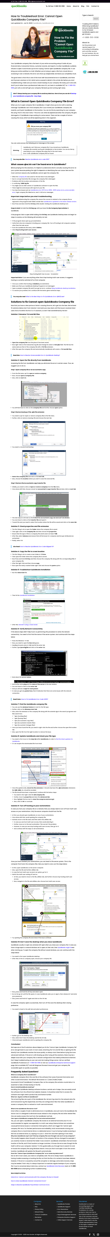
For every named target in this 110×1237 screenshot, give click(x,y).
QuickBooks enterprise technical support (61, 1063)
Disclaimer (38, 1217)
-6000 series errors (58, 190)
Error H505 (48, 190)
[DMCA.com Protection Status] (85, 65)
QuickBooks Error (48, 23)
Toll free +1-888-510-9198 (56, 6)
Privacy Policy (39, 1209)
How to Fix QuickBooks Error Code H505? (34, 699)
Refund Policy (39, 1212)
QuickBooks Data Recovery (55, 1166)
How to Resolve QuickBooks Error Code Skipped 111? (37, 546)
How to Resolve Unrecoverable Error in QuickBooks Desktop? (40, 355)
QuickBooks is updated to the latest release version (60, 201)
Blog (82, 6)
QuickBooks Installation (27, 595)
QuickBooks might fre (65, 947)
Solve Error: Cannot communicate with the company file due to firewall (34, 1177)
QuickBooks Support (63, 1207)
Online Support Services (64, 1220)
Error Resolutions (62, 1209)
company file (22, 177)
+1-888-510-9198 (34, 1063)
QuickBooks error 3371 (38, 190)
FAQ (87, 6)
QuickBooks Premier (63, 1204)
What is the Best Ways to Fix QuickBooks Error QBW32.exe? (45, 296)
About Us (76, 6)
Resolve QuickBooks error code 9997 (37, 159)
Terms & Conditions (41, 1214)
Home (69, 6)
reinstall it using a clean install (27, 625)
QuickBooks (37, 23)
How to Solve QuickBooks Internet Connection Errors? (28, 1181)
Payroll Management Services (66, 1214)
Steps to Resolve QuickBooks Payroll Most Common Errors (30, 1185)
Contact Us (95, 6)
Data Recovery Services (64, 1212)
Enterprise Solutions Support (66, 1217)
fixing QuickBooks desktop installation (63, 288)
